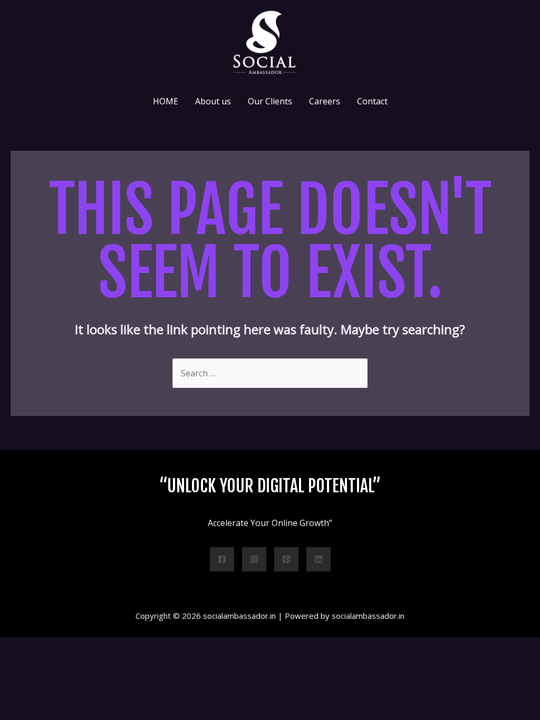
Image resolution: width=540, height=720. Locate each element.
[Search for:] (270, 373)
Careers (324, 101)
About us (213, 101)
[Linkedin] (318, 559)
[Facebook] (222, 559)
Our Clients (270, 101)
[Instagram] (254, 559)
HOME (165, 101)
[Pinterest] (286, 559)
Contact (372, 101)
